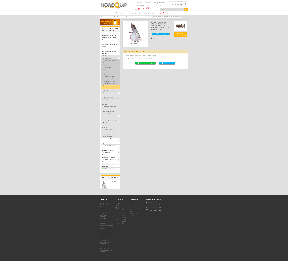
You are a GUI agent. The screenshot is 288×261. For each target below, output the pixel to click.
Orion (123, 213)
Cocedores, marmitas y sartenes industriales (109, 165)
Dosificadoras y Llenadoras (109, 56)
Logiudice (124, 208)
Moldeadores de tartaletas (109, 134)
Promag (124, 221)
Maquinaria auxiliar (107, 152)
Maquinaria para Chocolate (108, 138)
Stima (123, 202)
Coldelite (124, 219)
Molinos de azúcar (107, 109)
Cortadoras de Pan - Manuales (110, 60)
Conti (123, 206)
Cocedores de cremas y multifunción (107, 130)
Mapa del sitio (133, 215)
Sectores (137, 13)
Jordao (123, 211)
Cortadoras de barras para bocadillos (108, 87)
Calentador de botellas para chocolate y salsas (108, 112)
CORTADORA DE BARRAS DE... (114, 182)
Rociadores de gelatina (108, 136)
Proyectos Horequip (134, 208)
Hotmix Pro (124, 215)
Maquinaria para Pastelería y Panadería (109, 52)
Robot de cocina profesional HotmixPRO (109, 121)
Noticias (153, 13)
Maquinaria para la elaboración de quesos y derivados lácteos (109, 36)
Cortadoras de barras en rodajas (110, 83)
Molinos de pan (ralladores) (109, 81)
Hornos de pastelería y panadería (107, 117)
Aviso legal (132, 204)
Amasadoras (106, 92)
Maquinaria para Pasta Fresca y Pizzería (109, 45)
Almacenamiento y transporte (109, 39)
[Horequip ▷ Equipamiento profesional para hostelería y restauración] (114, 5)
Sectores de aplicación (135, 210)
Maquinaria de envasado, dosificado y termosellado (108, 149)
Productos (123, 13)
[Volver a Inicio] (101, 17)
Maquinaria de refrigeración (108, 157)
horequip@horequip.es (156, 210)
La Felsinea (117, 217)
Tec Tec (123, 204)
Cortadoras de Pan (107, 58)
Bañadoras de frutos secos (109, 90)
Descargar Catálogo (145, 63)
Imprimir (155, 38)
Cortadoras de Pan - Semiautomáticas (107, 64)
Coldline (124, 210)
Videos (161, 13)
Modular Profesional (118, 208)
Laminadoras (106, 95)
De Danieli (117, 214)
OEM (116, 219)
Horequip (117, 216)
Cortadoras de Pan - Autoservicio (107, 73)
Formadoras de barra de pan (109, 106)
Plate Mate (117, 205)
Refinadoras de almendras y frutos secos (109, 103)
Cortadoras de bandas (108, 99)
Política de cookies (134, 213)
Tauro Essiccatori (117, 202)
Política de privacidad (135, 211)
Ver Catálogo (161, 34)
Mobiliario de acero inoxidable (109, 145)
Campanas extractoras (107, 155)
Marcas (131, 13)
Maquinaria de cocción (107, 42)
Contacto (169, 13)
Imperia (117, 221)
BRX (123, 223)
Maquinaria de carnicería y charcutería (108, 142)
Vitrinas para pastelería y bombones (108, 126)
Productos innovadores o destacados (108, 170)
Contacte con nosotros (135, 202)
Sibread (117, 223)
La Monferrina (118, 211)
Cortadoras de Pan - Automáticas (107, 68)
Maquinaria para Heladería (108, 49)
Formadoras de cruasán (108, 97)
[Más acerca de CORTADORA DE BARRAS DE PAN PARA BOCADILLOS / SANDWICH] (104, 185)
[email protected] (178, 5)
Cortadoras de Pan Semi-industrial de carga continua (108, 78)
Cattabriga (124, 217)
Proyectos (146, 13)
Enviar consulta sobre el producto (180, 34)
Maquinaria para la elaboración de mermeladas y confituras (109, 160)
